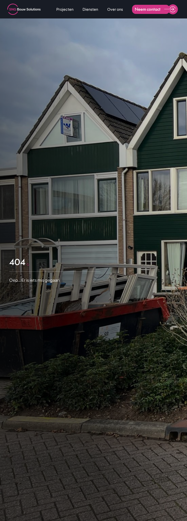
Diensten (90, 9)
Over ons (115, 9)
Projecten (64, 9)
